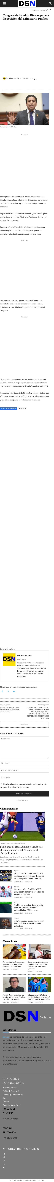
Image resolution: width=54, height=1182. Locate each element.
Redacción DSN (14, 78)
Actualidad (6, 969)
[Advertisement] (27, 47)
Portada (49, 10)
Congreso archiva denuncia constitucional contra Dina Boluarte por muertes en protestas (38, 965)
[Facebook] (2, 415)
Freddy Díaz (22, 408)
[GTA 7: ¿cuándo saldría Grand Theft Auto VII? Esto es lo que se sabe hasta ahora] (6, 923)
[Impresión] (20, 415)
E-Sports (16, 918)
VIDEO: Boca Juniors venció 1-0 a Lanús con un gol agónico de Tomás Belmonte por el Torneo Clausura (29, 876)
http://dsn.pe (21, 659)
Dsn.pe (6, 1037)
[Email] (26, 415)
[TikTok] (4, 1161)
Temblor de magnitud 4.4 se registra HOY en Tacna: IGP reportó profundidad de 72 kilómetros (28, 907)
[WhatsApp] (14, 415)
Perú (15, 902)
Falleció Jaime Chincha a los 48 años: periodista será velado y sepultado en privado (14, 997)
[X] (8, 415)
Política (30, 971)
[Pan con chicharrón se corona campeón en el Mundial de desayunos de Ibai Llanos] (14, 951)
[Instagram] (4, 1157)
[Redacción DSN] (4, 78)
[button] (4, 3)
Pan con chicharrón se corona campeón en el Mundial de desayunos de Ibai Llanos (13, 964)
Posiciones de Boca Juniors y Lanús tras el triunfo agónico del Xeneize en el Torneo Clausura (21, 849)
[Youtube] (14, 691)
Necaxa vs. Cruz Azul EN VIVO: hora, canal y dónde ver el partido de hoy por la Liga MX (29, 891)
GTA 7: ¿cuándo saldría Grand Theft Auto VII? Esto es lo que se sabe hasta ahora (29, 923)
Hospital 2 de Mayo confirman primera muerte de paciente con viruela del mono (9, 710)
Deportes (2, 843)
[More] (40, 85)
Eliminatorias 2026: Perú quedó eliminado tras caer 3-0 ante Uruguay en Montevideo (39, 997)
